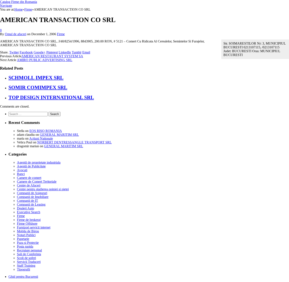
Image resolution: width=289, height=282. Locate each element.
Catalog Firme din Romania (18, 2)
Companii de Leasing (31, 204)
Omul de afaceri (15, 34)
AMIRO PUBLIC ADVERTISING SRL (44, 60)
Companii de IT (27, 200)
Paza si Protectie (28, 242)
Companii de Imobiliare (32, 197)
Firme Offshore (27, 223)
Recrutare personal (29, 250)
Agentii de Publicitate (31, 166)
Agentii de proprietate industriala (39, 162)
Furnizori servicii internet (33, 227)
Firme (61, 34)
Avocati (22, 170)
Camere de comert (29, 178)
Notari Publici (26, 235)
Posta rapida (25, 246)
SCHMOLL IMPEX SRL (35, 77)
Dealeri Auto (25, 208)
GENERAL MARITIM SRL (59, 134)
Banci (21, 174)
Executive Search (28, 212)
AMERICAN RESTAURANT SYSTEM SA (52, 56)
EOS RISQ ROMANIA (45, 131)
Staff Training (26, 265)
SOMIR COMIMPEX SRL (37, 87)
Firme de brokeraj (29, 220)
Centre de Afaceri (28, 185)
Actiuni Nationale (41, 138)
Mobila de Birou (28, 231)
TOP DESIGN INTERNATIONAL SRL (51, 97)
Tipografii (23, 269)
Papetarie (23, 239)
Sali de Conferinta (29, 254)
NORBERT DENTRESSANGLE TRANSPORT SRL (74, 142)
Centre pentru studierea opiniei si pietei (43, 189)
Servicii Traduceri (29, 262)
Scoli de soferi (26, 258)
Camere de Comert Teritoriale (36, 181)
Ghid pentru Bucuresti (23, 276)
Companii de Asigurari (32, 193)
